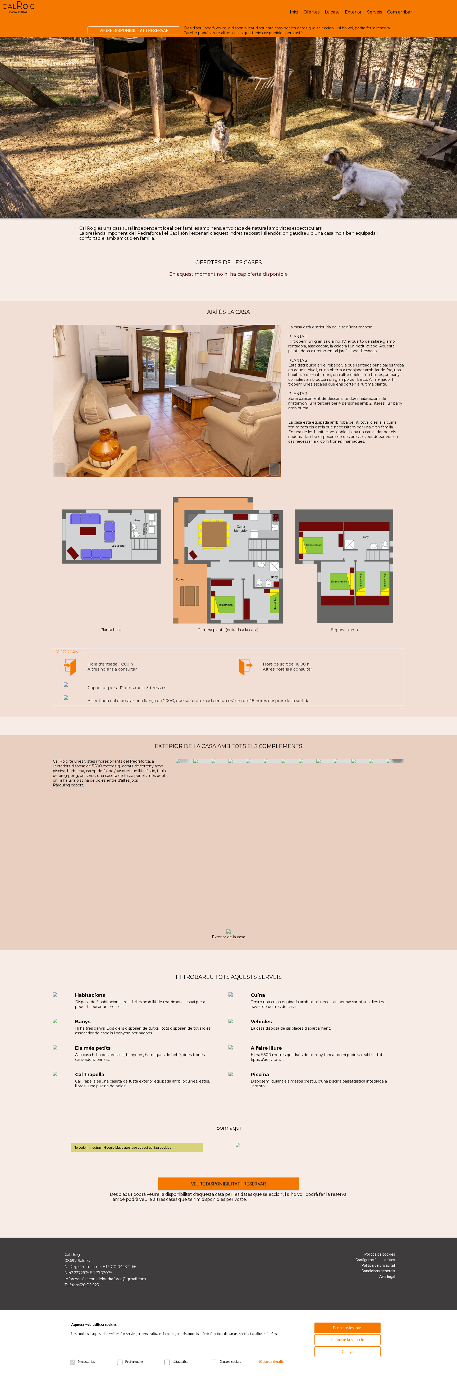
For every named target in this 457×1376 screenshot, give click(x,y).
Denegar (347, 1351)
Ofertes (311, 12)
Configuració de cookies (375, 1260)
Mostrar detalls (271, 1362)
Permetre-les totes (347, 1327)
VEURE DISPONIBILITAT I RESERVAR (133, 30)
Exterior (353, 12)
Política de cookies (379, 1254)
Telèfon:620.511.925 (82, 1285)
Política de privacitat (378, 1265)
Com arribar (399, 12)
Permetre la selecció (347, 1339)
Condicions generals (378, 1271)
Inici (294, 12)
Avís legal (387, 1276)
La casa (332, 12)
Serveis (374, 12)
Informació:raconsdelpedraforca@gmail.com (105, 1279)
